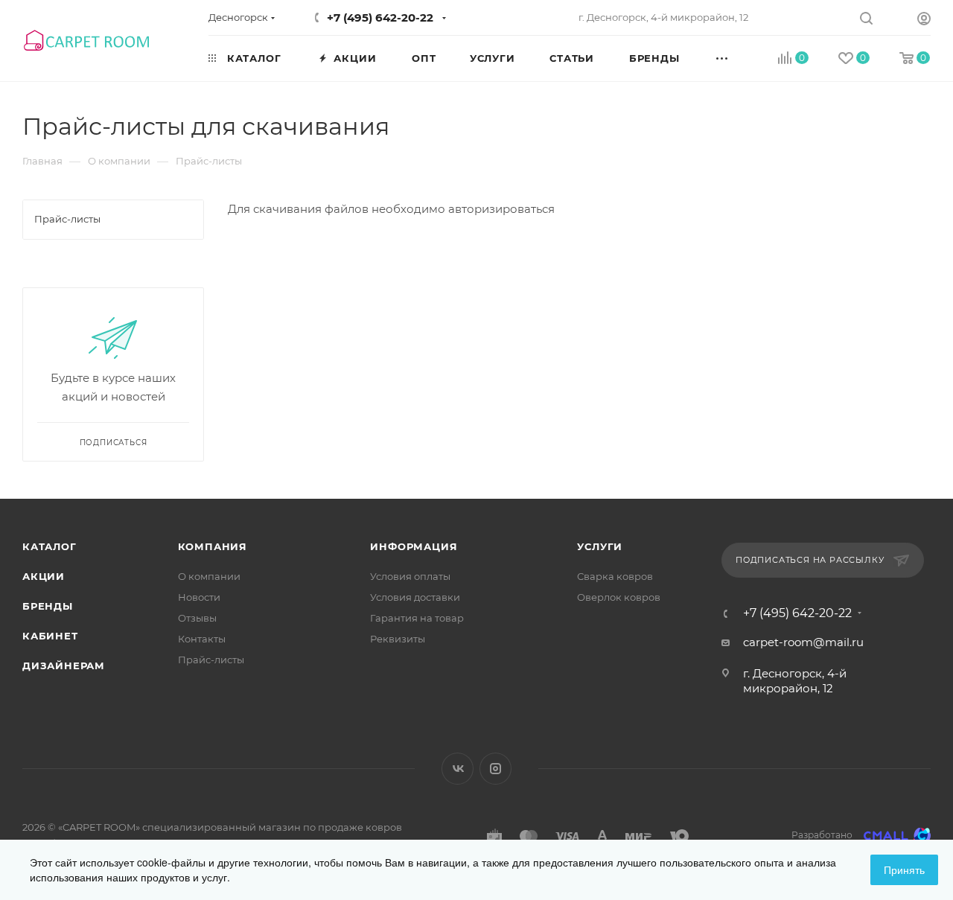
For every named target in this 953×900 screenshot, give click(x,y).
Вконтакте (458, 769)
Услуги (599, 546)
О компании (209, 576)
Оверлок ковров (618, 597)
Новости (199, 597)
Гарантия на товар (417, 618)
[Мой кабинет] (924, 20)
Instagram (495, 769)
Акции (43, 576)
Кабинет (50, 636)
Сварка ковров (615, 576)
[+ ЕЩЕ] (739, 57)
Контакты (202, 639)
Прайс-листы (211, 660)
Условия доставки (415, 597)
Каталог (49, 546)
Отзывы (197, 618)
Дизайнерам (63, 665)
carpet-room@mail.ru (803, 642)
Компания (212, 546)
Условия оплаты (410, 576)
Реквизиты (397, 639)
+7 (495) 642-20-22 (380, 17)
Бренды (47, 606)
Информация (413, 546)
